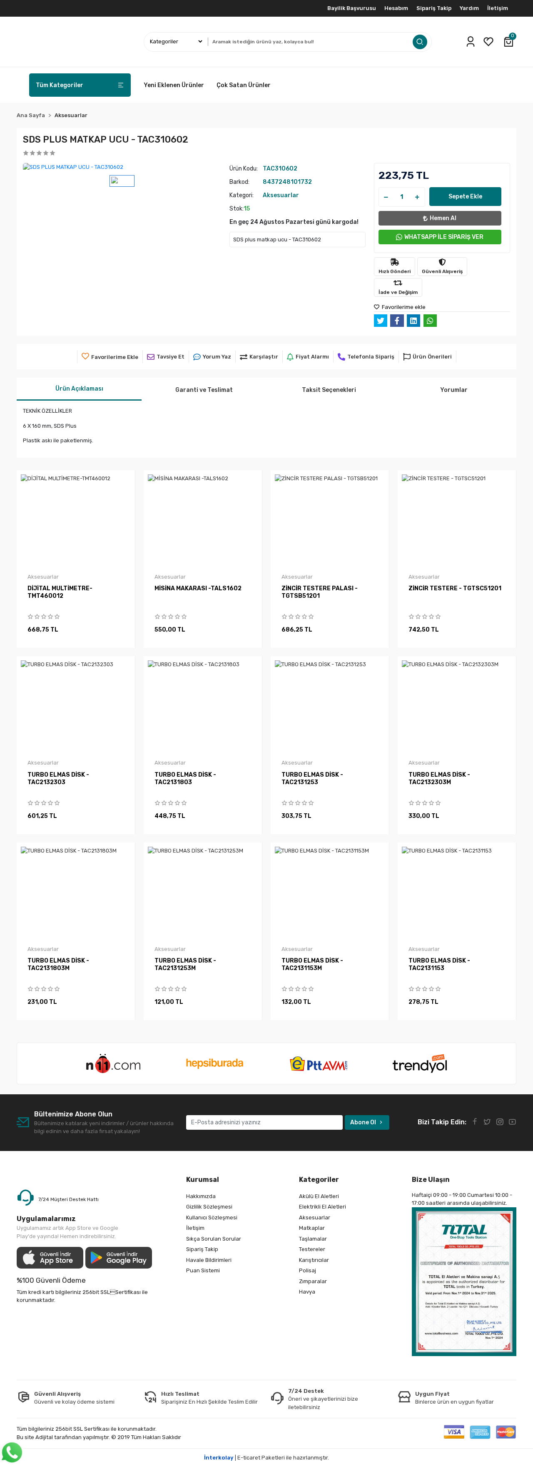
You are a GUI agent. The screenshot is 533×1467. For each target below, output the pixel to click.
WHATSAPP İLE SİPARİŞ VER (443, 237)
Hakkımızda (201, 1196)
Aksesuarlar (314, 1217)
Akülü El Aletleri (319, 1196)
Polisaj (307, 1270)
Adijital (44, 1437)
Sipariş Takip (433, 8)
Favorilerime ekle (403, 307)
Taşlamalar (313, 1239)
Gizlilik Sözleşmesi (209, 1207)
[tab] (79, 389)
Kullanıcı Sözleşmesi (211, 1217)
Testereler (312, 1249)
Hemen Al (443, 218)
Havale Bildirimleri (209, 1260)
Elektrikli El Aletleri (322, 1207)
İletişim (497, 8)
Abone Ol (363, 1122)
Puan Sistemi (203, 1270)
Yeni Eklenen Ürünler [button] (174, 85)
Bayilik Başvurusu (351, 8)
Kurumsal (202, 1180)
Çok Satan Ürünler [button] (244, 85)
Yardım (469, 8)
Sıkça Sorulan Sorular (213, 1239)
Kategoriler (319, 1180)
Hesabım (396, 8)
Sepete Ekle (465, 196)
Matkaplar (312, 1228)
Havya (307, 1292)
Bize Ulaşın (431, 1180)
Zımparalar (313, 1281)
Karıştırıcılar (314, 1260)
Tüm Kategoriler (59, 85)
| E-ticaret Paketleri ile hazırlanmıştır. (266, 1457)
